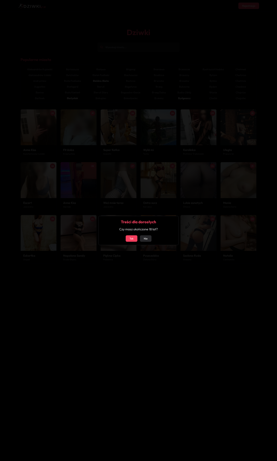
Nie (146, 238)
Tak (132, 238)
